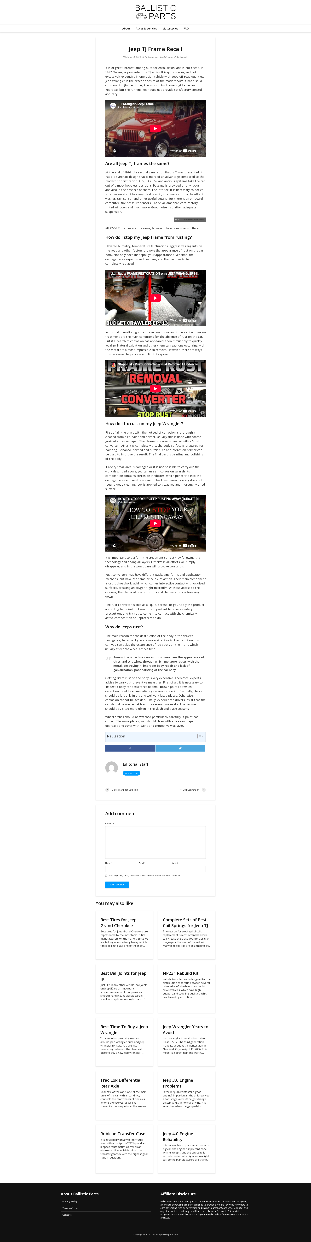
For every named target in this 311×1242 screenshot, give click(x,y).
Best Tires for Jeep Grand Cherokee (118, 922)
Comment (109, 824)
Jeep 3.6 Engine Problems (178, 1083)
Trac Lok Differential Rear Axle (120, 1083)
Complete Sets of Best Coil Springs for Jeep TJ (185, 922)
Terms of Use (70, 1208)
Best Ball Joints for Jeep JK (123, 976)
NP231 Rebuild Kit (181, 973)
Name (108, 863)
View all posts (131, 773)
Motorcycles (170, 28)
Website (176, 863)
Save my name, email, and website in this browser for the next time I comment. (145, 876)
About (126, 28)
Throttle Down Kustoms (193, 219)
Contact (67, 1214)
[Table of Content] (200, 736)
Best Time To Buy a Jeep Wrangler (124, 1029)
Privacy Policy (69, 1201)
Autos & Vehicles (146, 28)
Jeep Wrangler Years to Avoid (185, 1029)
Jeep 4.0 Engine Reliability (178, 1136)
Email (142, 863)
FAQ (186, 28)
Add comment (151, 57)
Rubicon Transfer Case (122, 1133)
